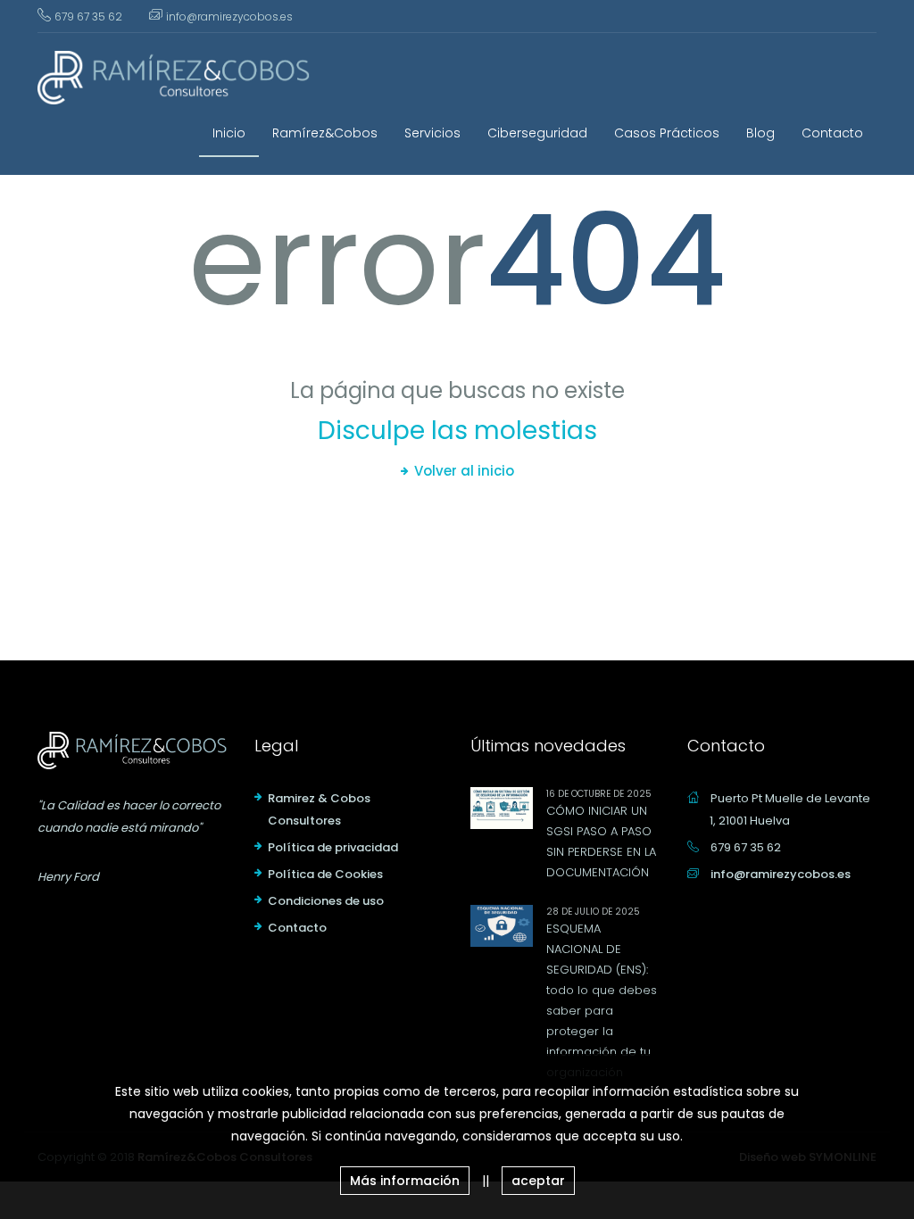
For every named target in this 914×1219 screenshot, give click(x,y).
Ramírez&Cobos (325, 133)
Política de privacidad (333, 847)
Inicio (228, 133)
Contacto (832, 133)
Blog (760, 133)
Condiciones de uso (326, 900)
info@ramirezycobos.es (229, 16)
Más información (405, 1181)
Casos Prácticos (666, 133)
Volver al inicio (464, 470)
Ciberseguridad (537, 133)
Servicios (432, 133)
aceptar (538, 1181)
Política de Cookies (325, 874)
